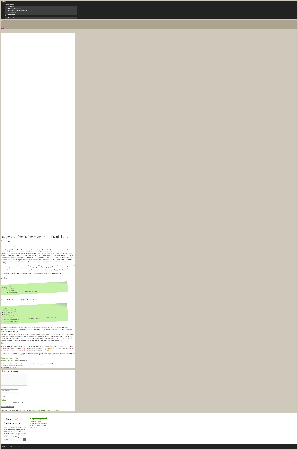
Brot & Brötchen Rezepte (14, 8)
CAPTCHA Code (17, 402)
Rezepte (49, 363)
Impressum (8, 16)
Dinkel (32, 363)
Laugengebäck (42, 363)
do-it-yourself (11, 14)
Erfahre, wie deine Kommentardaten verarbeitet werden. (46, 410)
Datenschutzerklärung (13, 17)
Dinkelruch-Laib (34, 427)
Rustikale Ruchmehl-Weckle (37, 420)
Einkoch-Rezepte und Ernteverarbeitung (17, 10)
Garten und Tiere (12, 12)
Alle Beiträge (11, 6)
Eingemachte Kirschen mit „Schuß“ (38, 418)
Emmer (36, 363)
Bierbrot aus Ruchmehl (35, 421)
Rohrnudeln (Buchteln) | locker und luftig (11, 367)
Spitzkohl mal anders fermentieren (38, 423)
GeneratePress (22, 447)
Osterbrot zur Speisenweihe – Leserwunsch (12, 365)
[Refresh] (3, 400)
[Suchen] (24, 439)
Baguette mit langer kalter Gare (38, 425)
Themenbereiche (9, 4)
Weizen (53, 363)
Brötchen (27, 363)
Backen (23, 363)
